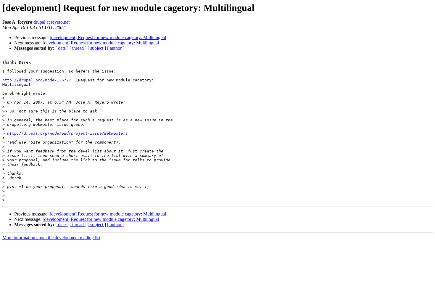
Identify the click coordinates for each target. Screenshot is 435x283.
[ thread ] (78, 48)
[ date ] (61, 48)
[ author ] (115, 48)
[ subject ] (97, 48)
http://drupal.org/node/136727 (36, 80)
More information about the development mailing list (51, 237)
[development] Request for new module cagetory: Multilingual (108, 37)
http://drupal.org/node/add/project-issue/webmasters (67, 133)
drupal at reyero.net (51, 22)
